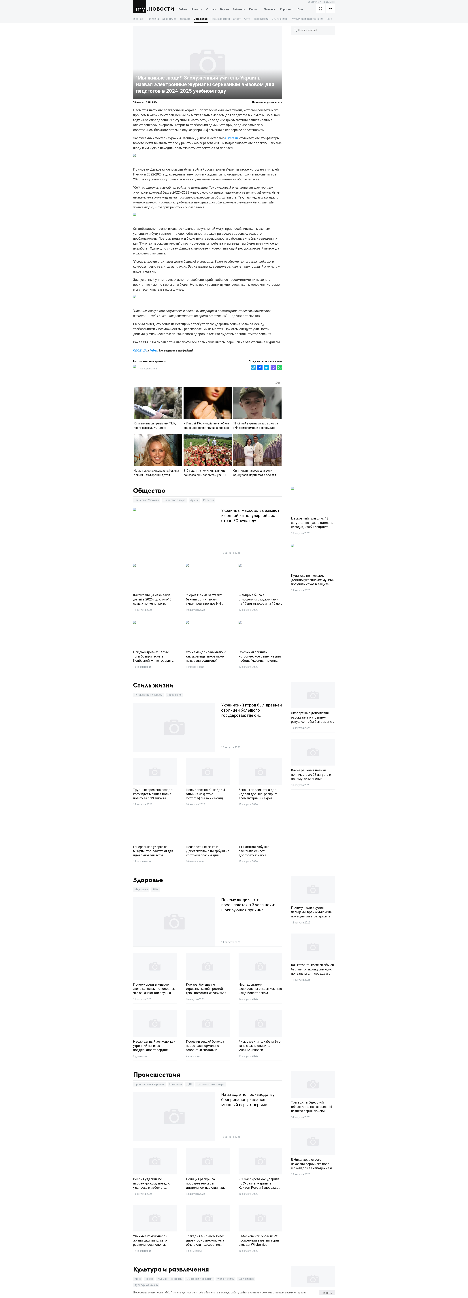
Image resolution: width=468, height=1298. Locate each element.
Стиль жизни (280, 18)
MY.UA (140, 6)
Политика (153, 18)
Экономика (169, 18)
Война (182, 9)
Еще (300, 9)
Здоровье (148, 880)
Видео (224, 9)
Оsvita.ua (232, 138)
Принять (327, 1292)
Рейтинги (239, 9)
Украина (185, 18)
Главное (138, 18)
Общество (201, 18)
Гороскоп (286, 9)
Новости (161, 8)
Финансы (269, 9)
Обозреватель (149, 368)
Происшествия (220, 18)
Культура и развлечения (308, 18)
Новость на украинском (267, 102)
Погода (254, 9)
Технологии (261, 18)
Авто (247, 18)
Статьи (211, 9)
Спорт (237, 18)
